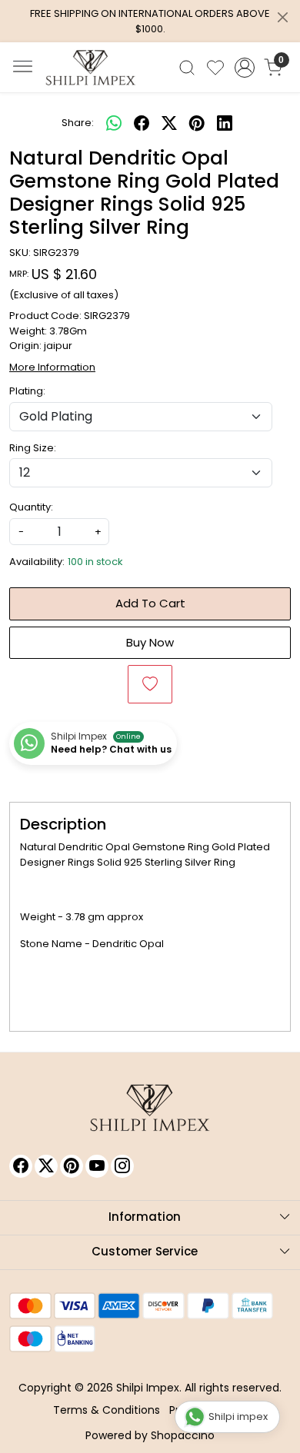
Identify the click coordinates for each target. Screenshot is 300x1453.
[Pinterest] (71, 1166)
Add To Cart (150, 603)
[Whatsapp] (114, 123)
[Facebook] (20, 1166)
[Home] (91, 68)
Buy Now (150, 642)
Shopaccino (183, 1435)
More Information (52, 367)
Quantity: (31, 507)
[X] (46, 1166)
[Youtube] (96, 1166)
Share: (78, 122)
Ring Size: (32, 448)
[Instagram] (122, 1166)
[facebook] (141, 123)
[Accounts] (244, 68)
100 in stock (95, 561)
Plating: (27, 391)
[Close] (282, 17)
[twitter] (169, 123)
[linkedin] (224, 123)
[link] (187, 67)
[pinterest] (197, 123)
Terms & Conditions (106, 1410)
